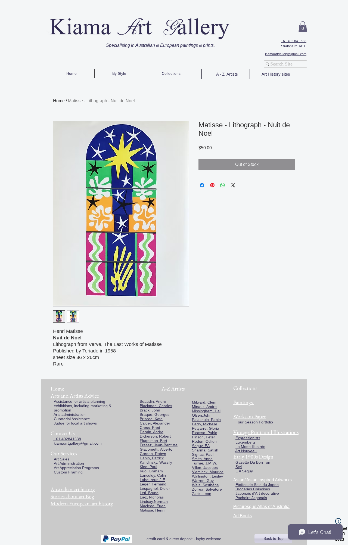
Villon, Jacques (205, 467)
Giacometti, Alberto (156, 449)
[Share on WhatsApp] (222, 185)
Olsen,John (202, 415)
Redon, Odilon (204, 441)
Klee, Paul (148, 467)
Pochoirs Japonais (251, 498)
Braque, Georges (154, 414)
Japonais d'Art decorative (257, 493)
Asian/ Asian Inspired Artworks (262, 480)
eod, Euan (157, 506)
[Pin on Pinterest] (212, 185)
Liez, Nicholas (152, 497)
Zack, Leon (201, 493)
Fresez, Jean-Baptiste (159, 445)
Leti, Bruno (149, 493)
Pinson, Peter (203, 437)
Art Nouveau (246, 451)
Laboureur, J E (152, 480)
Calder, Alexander (155, 423)
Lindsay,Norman (154, 501)
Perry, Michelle (204, 424)
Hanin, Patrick (152, 458)
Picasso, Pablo (204, 433)
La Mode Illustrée (250, 446)
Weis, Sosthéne (205, 485)
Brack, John (150, 410)
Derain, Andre (151, 432)
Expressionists (247, 438)
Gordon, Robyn (153, 453)
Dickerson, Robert (155, 436)
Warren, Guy (203, 480)
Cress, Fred (150, 427)
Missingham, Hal (206, 411)
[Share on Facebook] (202, 185)
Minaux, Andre (204, 406)
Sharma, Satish (205, 450)
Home (59, 100)
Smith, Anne (202, 459)
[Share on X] (233, 185)
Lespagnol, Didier (155, 488)
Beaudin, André (153, 401)
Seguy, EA (201, 446)
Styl (238, 467)
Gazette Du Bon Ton (252, 462)
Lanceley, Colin (153, 475)
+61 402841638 (67, 439)
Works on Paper (249, 416)
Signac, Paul (202, 454)
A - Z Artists (227, 74)
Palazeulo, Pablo (206, 419)
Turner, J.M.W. (204, 463)
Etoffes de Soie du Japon (257, 484)
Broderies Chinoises (252, 489)
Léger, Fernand (153, 484)
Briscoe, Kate (151, 419)
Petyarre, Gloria (205, 428)
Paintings (243, 402)
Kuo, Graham (151, 471)
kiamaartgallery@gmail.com (285, 54)
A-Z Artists (173, 388)
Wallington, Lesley (207, 476)
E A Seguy (244, 471)
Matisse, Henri (152, 510)
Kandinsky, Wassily (156, 462)
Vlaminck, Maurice (207, 472)
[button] (302, 26)
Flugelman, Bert (153, 440)
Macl (144, 506)
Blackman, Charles (156, 406)
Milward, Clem (204, 402)
